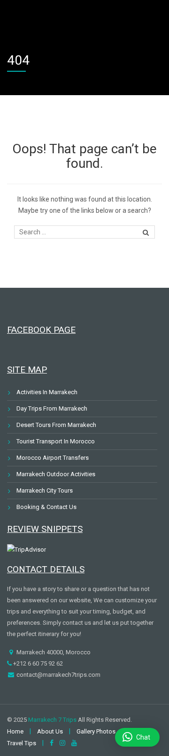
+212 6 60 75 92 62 (37, 663)
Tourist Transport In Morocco (55, 441)
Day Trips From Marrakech (51, 408)
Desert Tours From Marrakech (56, 424)
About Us (50, 731)
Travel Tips (21, 743)
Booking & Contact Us (46, 506)
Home (15, 731)
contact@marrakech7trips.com (57, 674)
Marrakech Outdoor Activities (55, 474)
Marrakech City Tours (44, 490)
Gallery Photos (96, 731)
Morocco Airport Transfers (52, 457)
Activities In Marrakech (46, 392)
